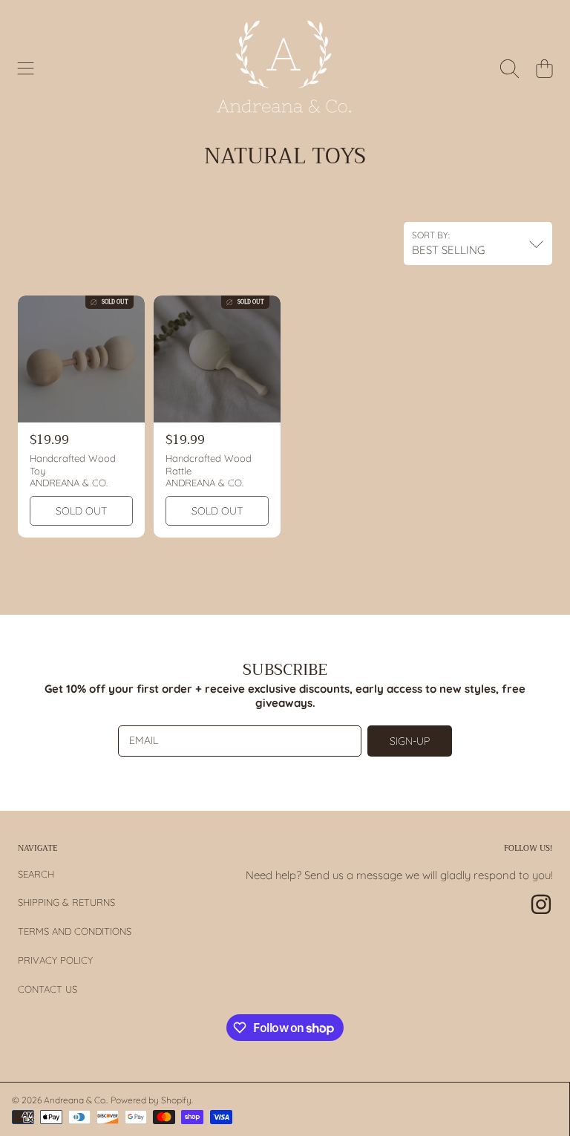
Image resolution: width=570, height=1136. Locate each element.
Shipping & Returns (66, 902)
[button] (26, 68)
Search (36, 874)
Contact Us (47, 989)
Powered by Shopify (151, 1100)
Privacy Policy (55, 960)
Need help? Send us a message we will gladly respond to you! (399, 875)
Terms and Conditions (74, 931)
